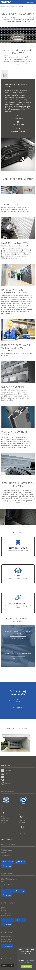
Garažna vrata (10, 6)
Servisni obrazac (7, 965)
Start (4, 6)
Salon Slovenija (21, 861)
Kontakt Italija (8, 946)
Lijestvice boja (18, 638)
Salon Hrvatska (21, 920)
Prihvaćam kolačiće (26, 966)
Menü (31, 2)
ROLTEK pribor (18, 658)
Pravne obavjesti (5, 958)
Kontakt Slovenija (9, 861)
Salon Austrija (20, 891)
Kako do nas (8, 866)
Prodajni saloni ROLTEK (18, 708)
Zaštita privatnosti (14, 958)
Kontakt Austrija (9, 891)
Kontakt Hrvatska (9, 920)
